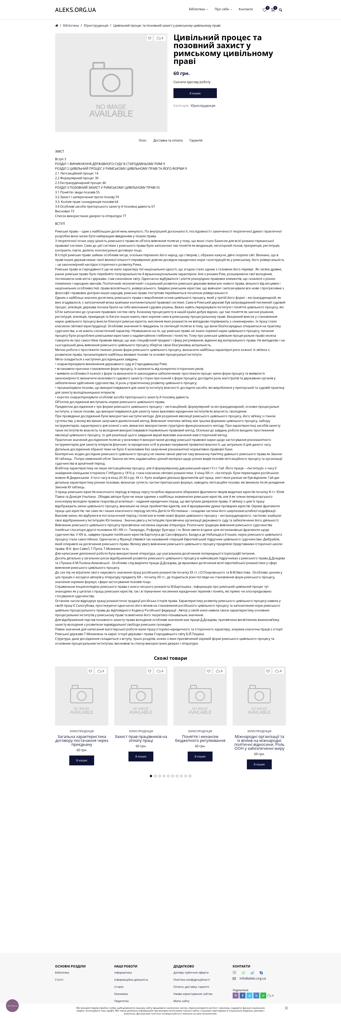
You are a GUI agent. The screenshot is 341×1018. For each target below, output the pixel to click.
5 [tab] (168, 776)
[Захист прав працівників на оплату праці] (141, 696)
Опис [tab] (143, 140)
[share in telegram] (249, 995)
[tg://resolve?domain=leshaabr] (253, 974)
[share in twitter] (256, 995)
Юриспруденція (96, 25)
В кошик (195, 93)
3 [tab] (159, 776)
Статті (59, 979)
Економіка (121, 994)
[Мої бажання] (265, 10)
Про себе (222, 9)
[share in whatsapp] (263, 995)
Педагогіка (121, 1001)
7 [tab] (177, 776)
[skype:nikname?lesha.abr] (262, 974)
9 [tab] (186, 776)
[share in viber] (236, 995)
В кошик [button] (81, 760)
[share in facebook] (242, 995)
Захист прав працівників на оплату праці (141, 738)
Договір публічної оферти (191, 972)
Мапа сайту (181, 1001)
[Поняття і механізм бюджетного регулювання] (200, 696)
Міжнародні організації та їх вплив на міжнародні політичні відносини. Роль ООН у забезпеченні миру (259, 742)
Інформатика (123, 972)
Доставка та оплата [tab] (168, 140)
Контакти (246, 9)
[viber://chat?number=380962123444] (236, 974)
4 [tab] (164, 776)
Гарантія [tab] (195, 140)
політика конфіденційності (166, 1013)
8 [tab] (181, 776)
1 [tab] (151, 776)
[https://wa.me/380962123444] (244, 974)
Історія (119, 987)
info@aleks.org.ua (253, 978)
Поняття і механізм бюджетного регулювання (200, 738)
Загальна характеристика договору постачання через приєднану (81, 740)
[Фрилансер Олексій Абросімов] (75, 9)
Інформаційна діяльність (131, 979)
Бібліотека (197, 9)
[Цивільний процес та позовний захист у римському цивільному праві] (111, 82)
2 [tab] (155, 776)
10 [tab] (190, 776)
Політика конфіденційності (191, 979)
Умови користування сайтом (192, 994)
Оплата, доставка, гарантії (191, 987)
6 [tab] (172, 776)
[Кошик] (273, 9)
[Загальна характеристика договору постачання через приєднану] (81, 696)
